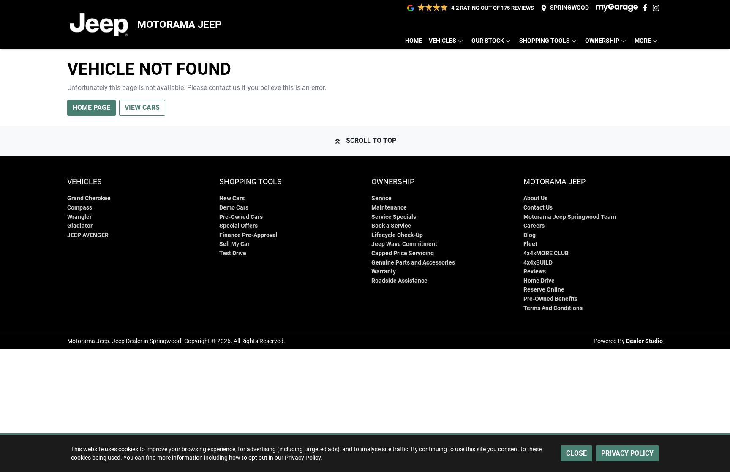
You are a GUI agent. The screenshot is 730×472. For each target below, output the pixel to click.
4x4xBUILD (538, 262)
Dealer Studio (644, 341)
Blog (529, 235)
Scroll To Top (371, 140)
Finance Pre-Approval (248, 235)
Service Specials (393, 217)
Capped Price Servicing (402, 253)
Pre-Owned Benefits (550, 299)
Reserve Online (543, 289)
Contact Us (538, 207)
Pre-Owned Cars (241, 217)
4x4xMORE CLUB (546, 253)
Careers (534, 225)
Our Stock (487, 40)
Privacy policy (627, 453)
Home (413, 40)
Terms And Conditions (553, 308)
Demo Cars (233, 207)
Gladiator (80, 225)
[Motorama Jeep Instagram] (657, 7)
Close (576, 453)
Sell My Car (234, 244)
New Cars (232, 198)
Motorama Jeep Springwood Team (569, 217)
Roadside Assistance (399, 280)
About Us (535, 198)
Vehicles (442, 40)
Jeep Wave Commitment (404, 244)
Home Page (91, 108)
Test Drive (232, 253)
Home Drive (539, 280)
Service (381, 198)
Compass (79, 207)
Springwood (569, 7)
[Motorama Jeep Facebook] (646, 7)
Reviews (534, 271)
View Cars (142, 108)
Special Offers (238, 225)
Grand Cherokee (89, 198)
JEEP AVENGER (88, 235)
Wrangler (79, 217)
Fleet (530, 244)
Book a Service (391, 225)
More (643, 40)
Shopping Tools (544, 40)
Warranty (383, 271)
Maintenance (389, 207)
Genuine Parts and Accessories (413, 262)
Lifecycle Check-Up (397, 235)
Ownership (602, 40)
